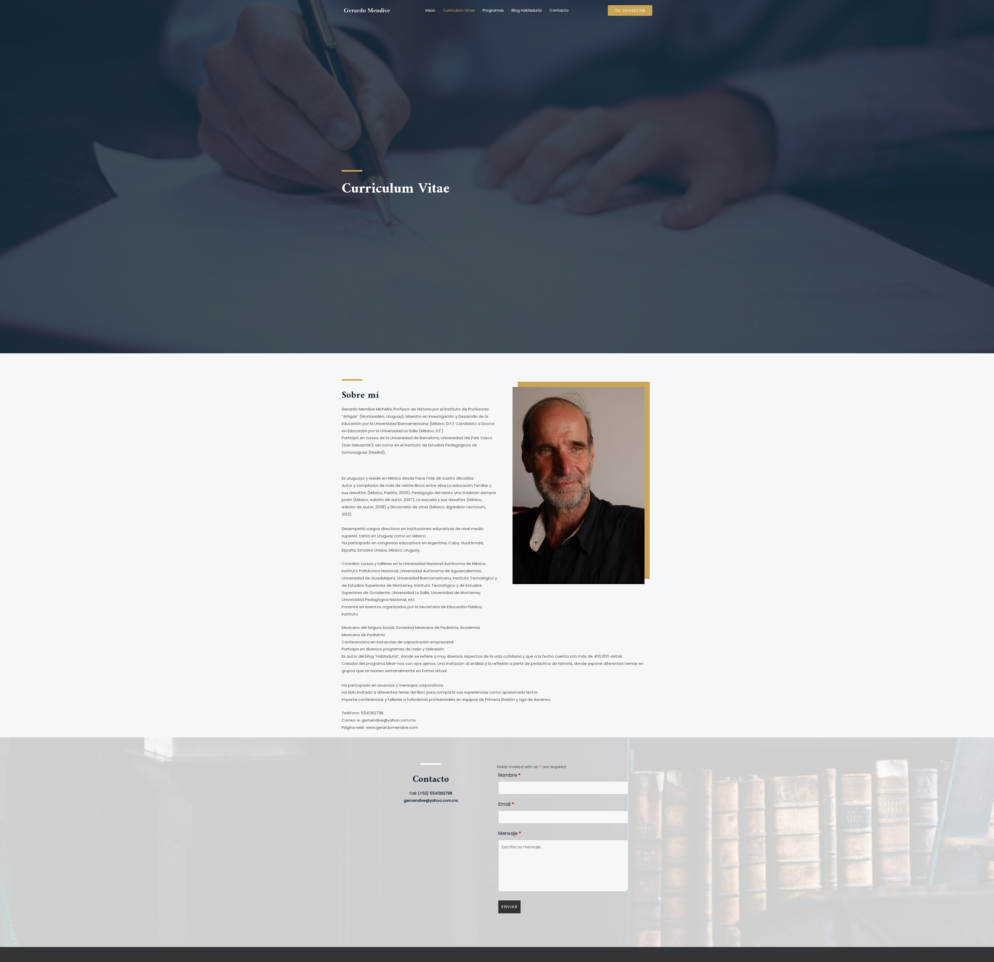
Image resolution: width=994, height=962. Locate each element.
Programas (493, 10)
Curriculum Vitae (459, 10)
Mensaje (509, 833)
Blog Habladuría (526, 10)
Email (506, 804)
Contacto (559, 10)
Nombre (509, 775)
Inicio (430, 10)
